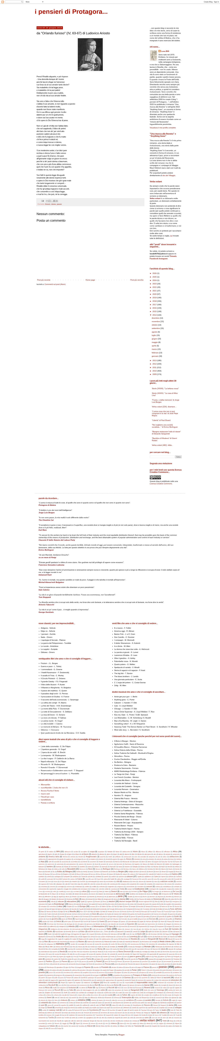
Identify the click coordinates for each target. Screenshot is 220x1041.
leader (50, 934)
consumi (149, 886)
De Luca (176, 891)
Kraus (82, 931)
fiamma (49, 911)
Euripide (69, 906)
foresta (124, 911)
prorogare (96, 975)
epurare (86, 904)
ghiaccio (104, 916)
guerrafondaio (132, 921)
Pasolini (141, 959)
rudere (165, 987)
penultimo (153, 961)
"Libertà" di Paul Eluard (161, 420)
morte (62, 949)
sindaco (72, 1000)
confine (87, 886)
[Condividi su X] (52, 201)
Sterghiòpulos (137, 1005)
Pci (78, 961)
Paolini (63, 959)
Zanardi (147, 1026)
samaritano (117, 990)
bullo (72, 874)
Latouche (165, 931)
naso (148, 949)
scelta (141, 992)
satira (40, 992)
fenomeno (120, 909)
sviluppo (178, 1007)
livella (65, 936)
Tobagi (146, 1012)
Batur (149, 866)
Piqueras (87, 967)
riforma (109, 985)
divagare (46, 899)
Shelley (136, 997)
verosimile (42, 1023)
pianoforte (146, 964)
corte (100, 889)
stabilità (71, 1005)
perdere (41, 964)
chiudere (74, 881)
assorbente (83, 861)
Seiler (139, 995)
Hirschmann (60, 924)
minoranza (66, 946)
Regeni (63, 982)
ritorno (177, 985)
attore (143, 861)
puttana (76, 977)
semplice (146, 995)
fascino (177, 906)
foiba (91, 911)
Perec (48, 964)
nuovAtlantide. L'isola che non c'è (54, 788)
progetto (41, 975)
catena (105, 879)
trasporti (108, 1015)
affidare (150, 851)
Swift (63, 1010)
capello (139, 876)
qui (171, 236)
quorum (136, 977)
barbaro (96, 866)
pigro (66, 967)
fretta (180, 911)
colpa (78, 884)
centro (169, 879)
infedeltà (81, 926)
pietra (42, 967)
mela (42, 944)
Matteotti (106, 941)
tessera (112, 1012)
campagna (57, 876)
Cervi (49, 881)
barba (90, 866)
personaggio (82, 964)
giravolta (161, 916)
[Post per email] (42, 201)
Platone (146, 967)
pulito (55, 977)
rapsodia (119, 980)
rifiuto (102, 985)
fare (171, 906)
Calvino (175, 874)
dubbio (149, 899)
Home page (90, 280)
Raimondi (86, 980)
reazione (148, 980)
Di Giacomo (165, 894)
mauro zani (45, 794)
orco (48, 956)
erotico (132, 904)
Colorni (72, 884)
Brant (137, 871)
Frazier (173, 911)
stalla (91, 1005)
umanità (109, 1017)
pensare (127, 961)
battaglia (135, 866)
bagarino (137, 864)
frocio (42, 914)
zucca (53, 1028)
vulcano (73, 1026)
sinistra (81, 1000)
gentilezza (77, 916)
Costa (122, 889)
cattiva (119, 879)
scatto (120, 992)
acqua (92, 852)
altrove (161, 854)
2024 (155, 280)
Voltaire (52, 1026)
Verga (171, 1021)
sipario (101, 1000)
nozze (174, 951)
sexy (67, 997)
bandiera (82, 866)
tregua (123, 1015)
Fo (87, 911)
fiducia (56, 911)
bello (63, 869)
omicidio (127, 954)
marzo (154, 349)
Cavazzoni (135, 879)
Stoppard (163, 1005)
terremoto (95, 1012)
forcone (117, 911)
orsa (74, 956)
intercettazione (64, 929)
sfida (86, 997)
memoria (60, 944)
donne (53, 204)
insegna (152, 926)
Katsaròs (41, 931)
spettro (142, 1002)
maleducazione (106, 939)
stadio (78, 1005)
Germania (85, 916)
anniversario (127, 856)
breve (157, 871)
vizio (154, 1023)
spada (93, 1002)
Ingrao (110, 926)
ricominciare (73, 985)
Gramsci (178, 919)
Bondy (85, 871)
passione (168, 959)
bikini (157, 869)
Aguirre (50, 854)
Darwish (114, 891)
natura (163, 949)
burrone (93, 874)
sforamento (107, 997)
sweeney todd (54, 1010)
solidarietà (44, 1003)
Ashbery (179, 859)
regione (70, 982)
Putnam (68, 977)
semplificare (156, 995)
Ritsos (47, 988)
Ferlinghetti (129, 909)
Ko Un (76, 931)
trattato (116, 1015)
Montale (147, 946)
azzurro (111, 864)
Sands (126, 990)
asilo (50, 861)
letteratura (114, 934)
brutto (40, 874)
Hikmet (41, 924)
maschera (54, 941)
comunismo (178, 884)
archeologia (77, 859)
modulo (92, 946)
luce (96, 936)
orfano (54, 956)
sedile (118, 995)
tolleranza (163, 1013)
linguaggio (175, 934)
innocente (124, 926)
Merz (126, 944)
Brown (164, 871)
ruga (170, 987)
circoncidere (110, 881)
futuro (94, 914)
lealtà (56, 934)
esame (147, 904)
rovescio (157, 987)
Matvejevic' (136, 941)
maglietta (67, 939)
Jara (134, 929)
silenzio (43, 1000)
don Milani (98, 899)
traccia (64, 1015)
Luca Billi (165, 51)
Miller (51, 946)
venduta (134, 1021)
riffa (91, 985)
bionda (177, 869)
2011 (155, 367)
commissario (114, 884)
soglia (173, 1000)
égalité (83, 901)
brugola (170, 871)
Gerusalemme (95, 916)
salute (102, 990)
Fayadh (81, 909)
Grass (51, 921)
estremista (52, 906)
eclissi (172, 899)
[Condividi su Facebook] (54, 201)
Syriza (84, 1010)
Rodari (90, 988)
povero (177, 970)
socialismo (130, 1000)
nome (114, 951)
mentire (73, 944)
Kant (166, 929)
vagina (66, 1021)
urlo (159, 1017)
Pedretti (99, 961)
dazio (127, 891)
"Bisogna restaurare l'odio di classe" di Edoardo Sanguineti (166, 433)
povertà (42, 972)
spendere (126, 1002)
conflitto (94, 886)
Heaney (169, 921)
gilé (127, 916)
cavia (143, 879)
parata (69, 959)
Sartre (177, 990)
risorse (146, 985)
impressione (151, 924)
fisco (81, 911)
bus (99, 874)
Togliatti (153, 1013)
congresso (120, 886)
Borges (121, 871)
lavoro (41, 934)
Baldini (152, 864)
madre (165, 936)
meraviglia (81, 944)
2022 (155, 287)
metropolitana (162, 944)
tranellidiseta (46, 800)
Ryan (65, 990)
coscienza (114, 889)
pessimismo (98, 964)
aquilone (68, 859)
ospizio (87, 956)
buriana (86, 874)
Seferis (124, 995)
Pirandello (105, 967)
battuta (142, 866)
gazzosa (172, 914)
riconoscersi (83, 985)
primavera (133, 972)
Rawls (133, 980)
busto (104, 874)
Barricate (113, 866)
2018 (155, 301)
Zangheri (154, 1026)
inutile (94, 929)
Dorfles (131, 899)
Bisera (41, 871)
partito (118, 959)
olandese (99, 954)
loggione (85, 936)
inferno (89, 926)
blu (53, 871)
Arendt (108, 859)
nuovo (50, 954)
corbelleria (74, 889)
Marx (46, 941)
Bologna (68, 871)
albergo (101, 854)
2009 (155, 374)
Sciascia (72, 995)
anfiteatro (118, 856)
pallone (162, 956)
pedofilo (91, 961)
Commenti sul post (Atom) (55, 284)
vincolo (100, 1023)
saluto (110, 990)
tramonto (80, 1015)
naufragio (179, 949)
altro (155, 854)
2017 (155, 305)
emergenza (175, 901)
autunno (81, 864)
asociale (56, 861)
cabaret (124, 874)
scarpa (99, 992)
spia (148, 1002)
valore (78, 1021)
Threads (173, 256)
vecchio (105, 1021)
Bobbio (59, 871)
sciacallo (64, 995)
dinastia (99, 896)
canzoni (130, 876)
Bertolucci (126, 869)
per (160, 961)
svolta (44, 1010)
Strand (49, 1007)
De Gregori (155, 891)
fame (126, 906)
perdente (176, 961)
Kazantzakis (59, 931)
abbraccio (68, 851)
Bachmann (128, 864)
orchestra (42, 956)
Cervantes (42, 881)
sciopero (80, 995)
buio (59, 874)
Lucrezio (118, 936)
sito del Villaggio (168, 175)
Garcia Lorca (158, 914)
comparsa (123, 884)
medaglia (154, 941)
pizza (133, 967)
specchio (107, 1002)
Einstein (97, 901)
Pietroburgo (50, 967)
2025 (155, 277)
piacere (137, 964)
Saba (71, 990)
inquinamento (143, 926)
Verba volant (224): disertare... (164, 407)
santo (152, 990)
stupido (94, 1007)
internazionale (76, 929)
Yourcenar (137, 1026)
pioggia (79, 967)
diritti (120, 896)
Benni (90, 869)
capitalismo (147, 876)
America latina (54, 857)
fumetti (62, 914)
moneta (130, 946)
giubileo (169, 916)
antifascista (42, 859)
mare (40, 941)
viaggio (64, 1023)
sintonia (93, 1000)
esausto (154, 904)
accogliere (84, 851)
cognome (43, 884)
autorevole (50, 864)
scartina (106, 992)
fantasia (148, 906)
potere (170, 970)
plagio (139, 967)
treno (129, 1015)
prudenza (171, 975)
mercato (89, 944)
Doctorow (70, 899)
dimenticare (83, 896)
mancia (115, 939)
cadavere (133, 874)
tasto (150, 1010)
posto (164, 970)
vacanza (176, 1017)
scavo (126, 992)
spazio (100, 1002)
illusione (105, 924)
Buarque (47, 874)
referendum (175, 980)
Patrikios (49, 961)
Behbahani (42, 869)
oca (76, 954)
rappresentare (109, 980)
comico (105, 884)
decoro (93, 894)
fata (48, 909)
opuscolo (172, 954)
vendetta (118, 1021)
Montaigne (138, 946)
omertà (120, 954)
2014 (155, 315)
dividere (54, 899)
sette (61, 997)
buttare (111, 874)
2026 (155, 273)
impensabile (141, 924)
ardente (100, 859)
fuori (81, 914)
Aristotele (137, 859)
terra (79, 1012)
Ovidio (112, 956)
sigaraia (173, 997)
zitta (47, 1028)
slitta (113, 1000)
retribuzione (42, 985)
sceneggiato (150, 992)
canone (106, 876)
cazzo (149, 879)
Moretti (41, 949)
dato (121, 891)
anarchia (102, 856)
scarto (113, 992)
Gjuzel (77, 919)
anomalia (143, 856)
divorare (61, 899)
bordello (113, 871)
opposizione (162, 954)
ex (98, 906)
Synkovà (77, 1010)
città (117, 881)
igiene (82, 924)
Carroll (58, 879)
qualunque (91, 977)
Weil (97, 1026)
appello (61, 859)
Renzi (105, 982)
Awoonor (89, 864)
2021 (155, 291)
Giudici (176, 916)
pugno (50, 977)
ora (178, 954)
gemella (61, 916)
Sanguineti (135, 990)
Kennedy (68, 931)
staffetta (84, 1005)
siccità (151, 997)
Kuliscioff (90, 931)
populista (119, 970)
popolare (97, 970)
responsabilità (129, 982)
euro (75, 906)
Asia (42, 862)
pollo (60, 970)
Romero (103, 987)
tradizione (72, 1015)
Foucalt (152, 911)
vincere (93, 1023)
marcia (177, 939)
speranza (135, 1002)
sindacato (63, 1000)
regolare (78, 982)
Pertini (90, 964)
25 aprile (41, 851)
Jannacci (127, 929)
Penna (113, 961)
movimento (79, 949)
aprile (154, 346)
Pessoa (108, 964)
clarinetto (149, 881)
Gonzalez (124, 919)
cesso (55, 881)
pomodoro (83, 970)
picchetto (167, 964)
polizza (54, 970)
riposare (132, 985)
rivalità (55, 987)
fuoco (76, 914)
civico (134, 881)
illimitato (97, 924)
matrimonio (98, 941)
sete (56, 997)
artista (166, 859)
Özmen (119, 956)
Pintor (73, 967)
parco (76, 959)
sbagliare (47, 992)
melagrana (49, 944)
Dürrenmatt (157, 899)
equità (93, 904)
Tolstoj (172, 1012)
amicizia (72, 856)
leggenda (76, 934)
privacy (151, 972)
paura (57, 961)
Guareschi (77, 921)
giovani (154, 916)
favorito (74, 909)
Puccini (179, 975)
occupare (83, 954)
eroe (125, 904)
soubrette (86, 1002)
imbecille (113, 924)
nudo (180, 951)
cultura (83, 891)
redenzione (164, 980)
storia (171, 1005)
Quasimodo (118, 977)
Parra (112, 959)
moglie (99, 946)
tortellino (41, 1015)
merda (97, 944)
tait (131, 1010)
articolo (159, 859)
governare (143, 919)
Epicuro (71, 904)
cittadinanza (126, 881)
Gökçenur (115, 919)
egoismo (89, 901)
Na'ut (127, 949)
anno (135, 856)
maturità (127, 941)
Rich (65, 985)
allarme (127, 854)
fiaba (42, 911)
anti (159, 856)
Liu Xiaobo (57, 936)
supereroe (142, 1007)
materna (89, 941)
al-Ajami (69, 854)
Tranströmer (99, 1015)
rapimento (100, 980)
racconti (167, 977)
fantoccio (164, 906)
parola (105, 959)
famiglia (133, 906)
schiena (48, 995)
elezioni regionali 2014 (145, 901)
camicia (49, 876)
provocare (163, 975)
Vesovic (56, 1023)
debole (77, 894)
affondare (167, 851)
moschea (70, 949)
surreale (169, 1007)
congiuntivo (110, 886)
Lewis (127, 934)
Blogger (121, 1035)
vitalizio (134, 1023)
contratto (176, 886)
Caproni (163, 876)
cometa (97, 884)
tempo (66, 1012)
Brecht (151, 871)
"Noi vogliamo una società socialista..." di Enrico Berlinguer (165, 426)
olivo (105, 954)
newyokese (85, 951)
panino (56, 959)
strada (180, 1005)
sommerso (63, 1002)
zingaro (41, 1028)
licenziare (154, 934)
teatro (164, 1010)
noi (109, 951)
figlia (61, 911)
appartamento (52, 859)
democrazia (120, 894)
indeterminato (43, 926)
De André (134, 891)
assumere (93, 861)
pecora (84, 961)
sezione (73, 997)
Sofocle (165, 1000)
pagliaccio (148, 956)
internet (86, 929)
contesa (157, 886)
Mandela (134, 939)
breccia (144, 871)
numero (43, 954)
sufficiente (126, 1007)
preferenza (76, 972)
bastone (127, 866)
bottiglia (130, 871)
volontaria (169, 1023)
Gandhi (139, 914)
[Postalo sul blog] (49, 201)
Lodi (78, 936)
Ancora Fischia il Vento (50, 791)
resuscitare (170, 982)
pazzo (72, 961)
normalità (136, 951)
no (104, 951)
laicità (128, 931)
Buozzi (79, 874)
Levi (121, 934)
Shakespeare (126, 997)
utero (164, 1017)
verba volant (147, 1020)
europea (92, 906)
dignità (61, 896)
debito (70, 894)
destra (149, 894)
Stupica (87, 1007)
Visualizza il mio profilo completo (163, 128)
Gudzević (94, 921)
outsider (105, 956)
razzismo (140, 980)
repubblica (113, 982)
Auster (177, 861)
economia (42, 901)
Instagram (163, 259)
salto (96, 990)
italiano (120, 929)
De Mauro (53, 894)
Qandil (83, 977)
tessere (119, 1012)
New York (77, 951)
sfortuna (116, 997)
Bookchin (105, 871)
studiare (79, 1007)
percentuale (167, 961)
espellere (169, 904)
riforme (116, 985)
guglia (141, 921)
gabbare (101, 914)
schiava (41, 995)
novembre (156, 321)
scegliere (134, 992)
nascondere (140, 949)
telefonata (42, 1012)
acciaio (76, 851)
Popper (111, 970)
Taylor (157, 1010)
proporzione (78, 975)
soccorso (120, 1000)
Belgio (49, 869)
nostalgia (145, 951)
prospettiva (116, 975)
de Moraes (62, 894)
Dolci (77, 899)
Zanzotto (163, 1026)
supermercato (152, 1007)
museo (108, 949)
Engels (49, 904)
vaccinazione (43, 1021)
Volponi (177, 1023)
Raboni (159, 977)
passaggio (159, 959)
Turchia (51, 1018)
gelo (55, 916)
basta (120, 866)
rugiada (177, 987)
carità (42, 879)
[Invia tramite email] (47, 201)
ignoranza (90, 924)
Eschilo (161, 904)
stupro (108, 1007)
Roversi (147, 988)
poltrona (74, 970)
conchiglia (61, 886)
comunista (44, 886)
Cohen (51, 884)
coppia (59, 889)
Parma (88, 959)
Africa (175, 852)
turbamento (42, 1017)
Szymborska (94, 1010)
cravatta (161, 889)
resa (120, 982)
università (139, 1017)
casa (86, 879)
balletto (167, 864)
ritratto (41, 987)
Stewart (155, 1005)
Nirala (99, 951)
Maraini (170, 939)
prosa (104, 975)
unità (131, 1017)
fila (66, 911)
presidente (110, 972)
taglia (119, 1010)
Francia (166, 911)
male (97, 939)
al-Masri (76, 854)
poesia (154, 967)
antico (165, 856)
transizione (89, 1015)
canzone (121, 876)
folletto (98, 911)
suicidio (134, 1007)
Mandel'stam (124, 939)
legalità (62, 934)
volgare (161, 1023)
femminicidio (103, 909)
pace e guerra (135, 956)
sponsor (179, 1002)
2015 (155, 311)
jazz (140, 929)
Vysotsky (81, 1026)
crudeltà (61, 891)
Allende (139, 854)
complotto (150, 884)
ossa (93, 956)
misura (80, 946)
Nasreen (155, 949)
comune (169, 884)
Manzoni (162, 939)
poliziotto (47, 970)
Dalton (107, 891)
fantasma (156, 906)
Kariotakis (175, 929)
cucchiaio (76, 891)
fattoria (59, 909)
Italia (109, 929)
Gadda (109, 914)
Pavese (64, 961)
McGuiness (145, 941)
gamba (132, 914)
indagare (168, 924)
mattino (114, 941)
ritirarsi (171, 985)
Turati (177, 1015)
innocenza (133, 926)
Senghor (176, 995)
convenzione (42, 889)
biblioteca (142, 869)
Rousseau (138, 987)
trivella (143, 1015)
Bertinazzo (117, 869)
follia (103, 911)
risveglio (163, 985)
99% (58, 852)
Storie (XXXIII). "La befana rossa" (165, 388)
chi (61, 881)
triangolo (136, 1015)
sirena (107, 1000)
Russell (57, 990)
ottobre (155, 325)
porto (151, 970)
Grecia (58, 921)
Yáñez (129, 1026)
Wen (108, 1026)
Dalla (100, 891)
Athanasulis (125, 861)
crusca (68, 891)
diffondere (48, 896)
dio (105, 896)
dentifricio (133, 894)
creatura (169, 889)
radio (46, 980)
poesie (59, 204)
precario (58, 972)
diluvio (67, 896)
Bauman (156, 866)
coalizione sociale (166, 881)
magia (59, 939)
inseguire (169, 926)
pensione (145, 961)
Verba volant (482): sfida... (162, 445)
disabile (130, 896)
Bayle (163, 866)
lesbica (99, 934)
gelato (180, 914)
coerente (179, 881)
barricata (104, 866)
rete (178, 982)
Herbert (177, 921)
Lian (133, 934)
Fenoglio (112, 909)
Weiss (103, 1026)
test (126, 1012)
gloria (83, 919)
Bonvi (98, 871)
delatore (100, 894)
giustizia (55, 919)
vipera (122, 1023)
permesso (63, 964)
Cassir (99, 879)
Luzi (141, 936)
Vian (71, 1023)
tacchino (112, 1010)
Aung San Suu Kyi (167, 861)
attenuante (135, 861)
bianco (134, 869)
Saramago (160, 990)
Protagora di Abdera (140, 975)
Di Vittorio (175, 894)
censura (161, 879)
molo (105, 946)
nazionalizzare (45, 951)
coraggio (66, 889)
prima (125, 972)
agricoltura (42, 854)
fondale (110, 911)
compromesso (159, 884)
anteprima (152, 856)
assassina (65, 861)
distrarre (176, 896)
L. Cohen (105, 931)
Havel (162, 921)
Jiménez (146, 929)
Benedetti (71, 869)
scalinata (73, 992)
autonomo (42, 864)
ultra (103, 1017)
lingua (167, 934)
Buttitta (118, 874)
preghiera (86, 972)
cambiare (41, 876)
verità (177, 1021)
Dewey (155, 894)
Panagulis (176, 956)
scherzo (176, 992)
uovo (153, 1017)
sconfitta (87, 995)
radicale (176, 977)
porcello (127, 970)
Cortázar (93, 889)
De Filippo (144, 891)
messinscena (134, 944)
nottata (152, 951)
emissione (42, 904)
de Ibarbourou (166, 891)
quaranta (99, 977)
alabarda (94, 854)
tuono (171, 1015)
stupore (101, 1007)
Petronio (130, 964)
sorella (71, 1002)
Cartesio (64, 879)
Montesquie (158, 946)
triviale (150, 1015)
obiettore (64, 954)
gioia (139, 916)
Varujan (92, 1021)
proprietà (87, 975)
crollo (54, 891)
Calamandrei (142, 874)
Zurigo (59, 1028)
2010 (155, 371)
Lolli (91, 936)
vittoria (148, 1023)
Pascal (126, 959)
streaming (58, 1007)
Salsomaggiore (87, 990)
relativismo (87, 982)
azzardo (103, 864)
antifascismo (174, 857)
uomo (147, 1018)
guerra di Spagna (113, 921)
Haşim (156, 921)
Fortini (137, 911)
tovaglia (56, 1015)
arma (144, 859)
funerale (69, 914)
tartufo (136, 1010)
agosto (155, 332)
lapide (150, 931)
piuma (127, 967)
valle (72, 1021)
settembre (156, 328)
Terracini (86, 1012)
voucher (65, 1026)
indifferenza (53, 926)
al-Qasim (85, 854)
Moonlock (168, 946)
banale (66, 866)
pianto (153, 964)
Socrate (157, 1000)
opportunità (152, 954)
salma (78, 990)
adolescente (126, 851)
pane (40, 959)
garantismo (147, 914)
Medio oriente (165, 941)
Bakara (145, 864)
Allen (133, 854)
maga (42, 939)
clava (155, 881)
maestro (172, 936)
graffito (170, 919)
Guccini (85, 921)
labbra (113, 931)
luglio (154, 335)
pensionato (136, 961)
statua (114, 1005)
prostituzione (126, 975)
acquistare (101, 851)
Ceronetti (176, 879)
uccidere (80, 1017)
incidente (160, 924)
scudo (103, 995)
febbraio (155, 353)
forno (130, 911)
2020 (155, 294)
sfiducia (92, 997)
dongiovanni (107, 899)
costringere (152, 889)
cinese (101, 881)
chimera (66, 881)
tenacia (73, 1012)
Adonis (135, 852)
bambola (58, 866)
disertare (152, 896)
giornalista (146, 916)
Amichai (65, 856)
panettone (48, 959)
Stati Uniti (105, 1005)
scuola (109, 995)
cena (155, 879)
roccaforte (82, 987)
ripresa (139, 985)
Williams (122, 1026)
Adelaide (110, 851)
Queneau (127, 978)
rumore (49, 990)
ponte (90, 970)
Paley (155, 956)
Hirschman (50, 924)
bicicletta (150, 869)
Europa (83, 906)
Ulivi (97, 1017)
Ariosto (47, 204)
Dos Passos (140, 899)
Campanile (66, 876)
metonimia (152, 944)
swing (70, 1010)
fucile (55, 914)
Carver (79, 879)
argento (114, 859)
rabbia (152, 977)
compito (141, 884)
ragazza (53, 980)
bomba (78, 871)
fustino (87, 914)
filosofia (73, 911)
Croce (40, 891)
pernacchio (72, 964)
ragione (69, 980)
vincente (85, 1023)
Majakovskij (82, 939)
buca (54, 874)
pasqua (151, 959)
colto (91, 884)
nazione (54, 951)
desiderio (141, 894)
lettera (106, 934)
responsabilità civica (144, 982)
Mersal (120, 944)
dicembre (156, 318)
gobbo (94, 919)
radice (40, 980)
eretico (112, 904)
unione (125, 1017)
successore (116, 1007)
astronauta (109, 861)
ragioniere (77, 980)
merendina (105, 944)
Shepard (144, 997)
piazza (160, 964)
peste (116, 964)
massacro (73, 941)
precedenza (67, 972)
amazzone (176, 854)
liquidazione (42, 936)
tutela (73, 1017)
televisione (58, 1012)
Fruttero (49, 914)
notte (158, 951)
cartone (72, 879)
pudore (43, 977)
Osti (99, 956)
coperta (51, 889)
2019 (155, 298)
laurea (177, 931)
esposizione (178, 904)
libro (147, 934)
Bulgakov (66, 874)
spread (56, 1005)
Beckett (170, 866)
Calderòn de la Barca (162, 874)
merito (113, 944)
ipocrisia (101, 929)
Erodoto (119, 904)
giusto (63, 919)
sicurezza (159, 997)
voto (59, 1026)
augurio (156, 861)
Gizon (70, 919)
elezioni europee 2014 (127, 901)
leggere (84, 934)
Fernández (146, 909)
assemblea (74, 861)
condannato (78, 886)
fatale (53, 909)
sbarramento (57, 992)
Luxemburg (133, 936)
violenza (114, 1023)
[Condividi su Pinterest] (57, 201)
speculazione (117, 1002)
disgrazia (160, 896)
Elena (104, 901)
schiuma (56, 995)
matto (120, 941)
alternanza (147, 854)
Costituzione (140, 889)
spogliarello (170, 1002)
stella (119, 1005)
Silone (50, 1000)
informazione (99, 926)
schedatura (159, 992)
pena (106, 961)
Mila (178, 944)
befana (177, 866)
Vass (98, 1021)
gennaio (155, 356)
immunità (121, 924)
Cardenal (179, 876)
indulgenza (62, 926)
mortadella (54, 949)
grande (44, 921)
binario (170, 869)
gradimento (162, 919)
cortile (106, 889)
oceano (91, 954)
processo (167, 972)
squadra (63, 1005)
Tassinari (144, 1010)
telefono (49, 1012)
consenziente (130, 886)
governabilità (134, 919)
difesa (40, 896)
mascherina (63, 941)
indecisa (176, 924)
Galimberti (124, 914)
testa (131, 1012)
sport (42, 1005)
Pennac (119, 961)
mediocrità (178, 941)
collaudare (59, 884)
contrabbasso (167, 886)
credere (176, 889)
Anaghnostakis (91, 857)
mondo (120, 946)
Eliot (156, 901)
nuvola (57, 954)
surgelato (162, 1007)
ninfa (93, 951)
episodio (78, 904)
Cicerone (82, 881)
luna (125, 936)
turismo (59, 1017)
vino (106, 1023)
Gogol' (108, 919)
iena (76, 924)
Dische (144, 896)
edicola (53, 901)
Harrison (148, 921)
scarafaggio (90, 992)
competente (132, 884)
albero (109, 854)
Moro (47, 949)
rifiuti (96, 985)
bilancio (163, 869)
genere (69, 916)
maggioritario (51, 939)
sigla (180, 997)
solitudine (54, 1002)
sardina (170, 990)
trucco (157, 1015)
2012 (155, 364)
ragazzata (61, 980)
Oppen (135, 954)
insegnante (160, 926)
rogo (97, 987)
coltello (85, 884)
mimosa (58, 946)
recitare (156, 980)
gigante (121, 916)
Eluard (168, 901)
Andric (110, 856)
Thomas (138, 1012)
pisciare (114, 967)
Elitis (161, 901)
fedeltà (88, 909)
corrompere (84, 889)
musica (114, 949)
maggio (155, 342)
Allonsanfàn (45, 785)
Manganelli (152, 939)
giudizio (41, 919)
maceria (149, 936)
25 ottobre (50, 851)
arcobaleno (92, 859)
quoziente (144, 977)
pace (125, 956)
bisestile (47, 871)
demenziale (109, 894)
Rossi (119, 987)
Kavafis (49, 931)
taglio (125, 1010)
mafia (179, 936)
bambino (50, 867)
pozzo (51, 972)
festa (166, 909)
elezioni (112, 901)
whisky (115, 1026)
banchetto (74, 866)
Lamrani (135, 931)
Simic (56, 1000)
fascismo (41, 909)
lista (49, 936)
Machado (158, 936)
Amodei (80, 856)
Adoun (143, 851)
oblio (71, 954)
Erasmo (99, 904)
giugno (155, 339)
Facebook (154, 259)
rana (92, 980)
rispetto (156, 985)
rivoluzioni (72, 988)
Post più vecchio (136, 280)
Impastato (130, 924)
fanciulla (140, 906)
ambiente (42, 857)
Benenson (82, 869)
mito (86, 946)
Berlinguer (106, 869)
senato (169, 995)
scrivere (95, 995)
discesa (137, 896)
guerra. (123, 921)
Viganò (78, 1023)
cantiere (113, 876)
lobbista (72, 936)
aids (56, 854)
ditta (40, 899)
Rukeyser (42, 990)
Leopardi (91, 934)
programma (49, 975)
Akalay (62, 854)
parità (82, 959)
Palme (169, 956)
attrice (149, 861)
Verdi (165, 1021)
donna (116, 899)
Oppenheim (143, 954)
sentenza (41, 997)
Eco (178, 899)
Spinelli (162, 1002)
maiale (74, 939)
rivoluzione (62, 987)
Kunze (98, 931)
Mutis (121, 949)
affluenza (158, 851)
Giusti (47, 919)
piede (174, 964)
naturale (170, 949)
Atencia (117, 861)
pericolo (54, 964)
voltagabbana (43, 1026)
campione (75, 876)
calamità (151, 874)
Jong (153, 929)
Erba (106, 904)
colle (66, 884)
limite (161, 934)
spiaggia (154, 1002)
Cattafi (112, 879)
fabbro (104, 906)
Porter (134, 970)
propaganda (68, 975)
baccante (119, 864)
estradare (44, 906)
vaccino (51, 1021)
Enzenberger (59, 904)
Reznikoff (51, 985)
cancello (90, 876)
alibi (121, 854)
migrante (171, 944)
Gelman (49, 916)
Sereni (49, 997)
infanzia (71, 926)
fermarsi (137, 909)
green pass (67, 921)
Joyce (160, 929)
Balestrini (159, 864)
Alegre (115, 854)
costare (129, 889)
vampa (85, 1021)
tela (172, 1010)
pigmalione (59, 967)
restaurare (160, 982)
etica (60, 906)
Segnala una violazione (161, 463)
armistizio (151, 859)
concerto (52, 886)
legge (69, 934)
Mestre (143, 944)
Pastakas (176, 959)
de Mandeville (43, 894)
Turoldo (66, 1017)
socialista (139, 1000)
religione (96, 982)
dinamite (91, 896)
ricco (59, 985)
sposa (49, 1005)
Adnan (117, 851)
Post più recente (43, 280)
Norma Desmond (124, 951)
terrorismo (104, 1012)
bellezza (56, 869)
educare (61, 901)
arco (85, 859)
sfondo (100, 997)
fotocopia (144, 911)
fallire (121, 906)
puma (62, 977)
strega (66, 1007)
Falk (115, 906)
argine (121, 859)
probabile (159, 972)
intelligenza (54, 929)
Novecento (166, 951)
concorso (69, 886)
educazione (71, 901)
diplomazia (112, 896)
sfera (80, 997)
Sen (163, 995)
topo (178, 1012)
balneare (41, 866)
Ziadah (177, 1026)
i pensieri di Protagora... (71, 11)
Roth (131, 987)
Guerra (101, 921)
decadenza (84, 894)
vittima (141, 1023)
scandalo (81, 992)
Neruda (62, 951)
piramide (96, 967)
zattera (170, 1026)
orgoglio (68, 956)
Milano (41, 946)
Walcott (90, 1026)
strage (43, 1007)
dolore (84, 899)
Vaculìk (59, 1021)
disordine (168, 896)
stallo (97, 1005)
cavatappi (126, 879)
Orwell (81, 956)
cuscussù (93, 891)
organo (61, 956)
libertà (139, 934)
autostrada (60, 864)
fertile (153, 909)
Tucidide (164, 1015)
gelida (42, 916)
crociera (47, 891)
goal (88, 919)
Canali (83, 876)
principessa (142, 972)
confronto (102, 886)
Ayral (96, 864)
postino (157, 970)
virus (127, 1023)
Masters (81, 941)
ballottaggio (175, 864)
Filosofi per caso (47, 797)
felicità (95, 909)
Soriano (77, 1002)
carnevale (50, 879)
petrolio (123, 964)
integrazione (43, 929)
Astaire (101, 861)
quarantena (108, 977)
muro (93, 949)
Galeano (116, 914)
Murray (100, 949)
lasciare (156, 931)
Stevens (147, 1005)
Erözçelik (139, 904)
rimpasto (124, 985)
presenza (102, 972)
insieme (177, 926)
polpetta (67, 970)
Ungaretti (117, 1017)
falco (109, 906)
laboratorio (120, 931)
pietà (180, 964)
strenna (72, 1007)
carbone (170, 876)
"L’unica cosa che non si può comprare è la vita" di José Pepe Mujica (165, 413)
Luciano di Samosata (106, 936)
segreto (132, 995)
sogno (180, 1000)
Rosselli (111, 988)
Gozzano (152, 919)
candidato (98, 876)
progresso (59, 975)
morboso (176, 946)
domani (90, 899)
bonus (92, 871)
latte (171, 931)
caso (92, 879)
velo (111, 1021)
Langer (142, 931)
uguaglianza (89, 1017)
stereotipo (127, 1005)
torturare (49, 1015)
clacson (141, 881)
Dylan (166, 899)
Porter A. (144, 970)
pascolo (133, 959)
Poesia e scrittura (48, 803)
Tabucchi (104, 1010)
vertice (49, 1023)
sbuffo (65, 992)
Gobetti (101, 919)
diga (55, 896)
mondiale (112, 946)
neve (69, 951)
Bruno (177, 871)
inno (117, 926)
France (159, 911)
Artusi (172, 859)
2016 (155, 308)
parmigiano (97, 959)
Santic (146, 990)
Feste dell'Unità (175, 909)
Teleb (177, 1010)
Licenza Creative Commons (161, 484)
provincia (154, 975)
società (148, 1000)
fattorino (66, 909)
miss (73, 946)
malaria (91, 939)
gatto (165, 914)
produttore (176, 972)
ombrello (112, 954)
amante (168, 854)
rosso (125, 987)
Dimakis (74, 896)
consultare (140, 886)
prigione (118, 972)
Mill (46, 946)
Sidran (167, 997)
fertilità (160, 909)
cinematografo (92, 881)
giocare (133, 916)
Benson (98, 869)
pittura (121, 967)
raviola (127, 980)
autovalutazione (71, 864)
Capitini (156, 876)
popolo (105, 970)
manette (142, 939)
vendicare (126, 1021)
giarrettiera (113, 916)
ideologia (69, 924)
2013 (155, 360)
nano (132, 949)
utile (170, 1017)
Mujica (87, 949)
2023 (155, 284)
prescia (93, 972)
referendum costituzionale (48, 982)
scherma (168, 992)
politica (178, 967)
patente (41, 961)
